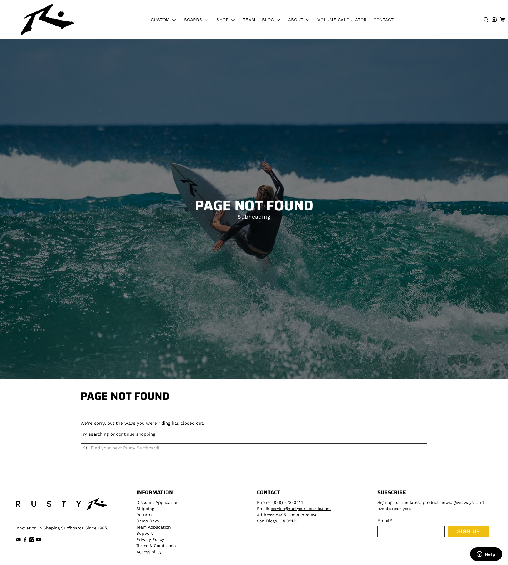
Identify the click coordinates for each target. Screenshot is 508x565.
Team (249, 19)
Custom (160, 19)
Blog (268, 19)
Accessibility (148, 551)
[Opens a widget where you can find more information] (486, 554)
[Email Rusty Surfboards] (18, 541)
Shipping (145, 508)
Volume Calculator (342, 19)
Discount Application (157, 502)
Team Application (153, 527)
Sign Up (468, 531)
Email (384, 520)
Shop (222, 19)
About (295, 19)
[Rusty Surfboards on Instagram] (31, 541)
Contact (383, 19)
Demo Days (147, 521)
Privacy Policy (150, 539)
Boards (193, 19)
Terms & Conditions (156, 545)
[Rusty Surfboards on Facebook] (25, 541)
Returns (144, 514)
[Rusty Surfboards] (47, 19)
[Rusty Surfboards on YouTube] (38, 541)
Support (144, 533)
